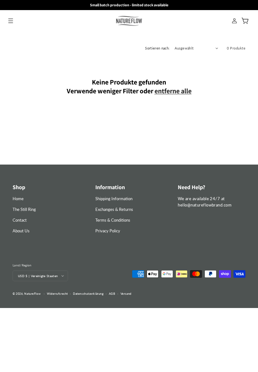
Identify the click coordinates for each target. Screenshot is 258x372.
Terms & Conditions (112, 220)
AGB (112, 293)
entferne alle (173, 90)
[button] (10, 20)
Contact (20, 220)
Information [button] (110, 187)
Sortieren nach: (157, 48)
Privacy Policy (107, 230)
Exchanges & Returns (114, 209)
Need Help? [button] (191, 187)
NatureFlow (32, 293)
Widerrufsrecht (57, 293)
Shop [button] (19, 187)
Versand (126, 293)
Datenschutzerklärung (88, 293)
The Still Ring (24, 209)
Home (18, 198)
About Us (21, 230)
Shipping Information (113, 198)
